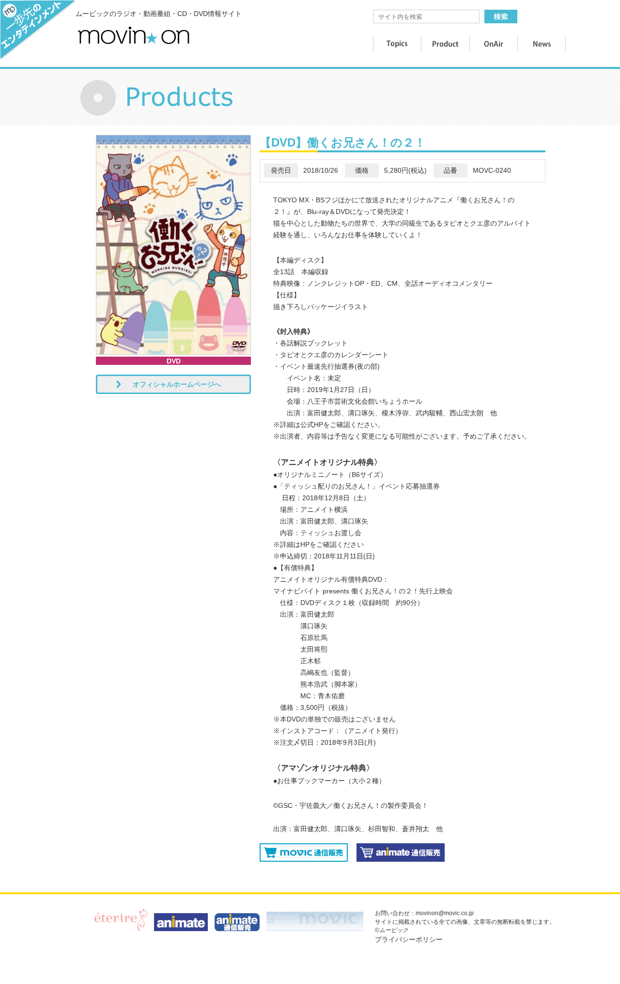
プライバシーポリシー (409, 939)
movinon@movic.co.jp (445, 913)
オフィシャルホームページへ (177, 384)
